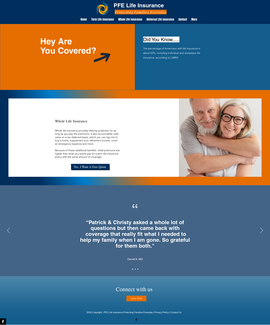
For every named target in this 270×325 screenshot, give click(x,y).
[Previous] (8, 231)
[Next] (261, 231)
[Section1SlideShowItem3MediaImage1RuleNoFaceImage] (137, 269)
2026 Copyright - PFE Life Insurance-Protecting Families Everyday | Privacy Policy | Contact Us (134, 312)
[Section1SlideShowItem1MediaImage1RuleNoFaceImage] (132, 269)
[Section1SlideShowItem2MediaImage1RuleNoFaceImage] (135, 269)
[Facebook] (136, 319)
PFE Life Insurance (139, 5)
